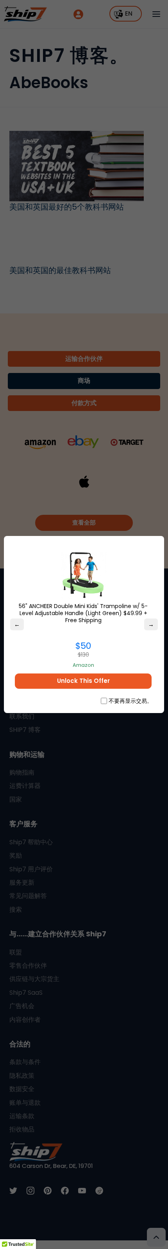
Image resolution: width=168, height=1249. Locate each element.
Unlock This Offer (83, 681)
